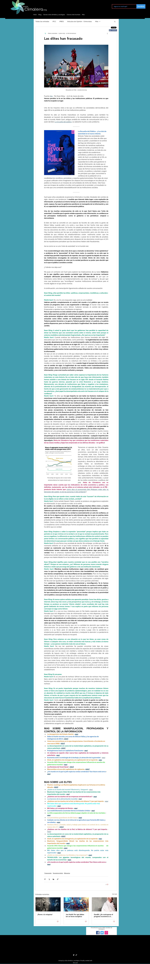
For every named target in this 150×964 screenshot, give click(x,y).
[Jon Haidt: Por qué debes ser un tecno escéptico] (76, 904)
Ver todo (114, 894)
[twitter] (74, 955)
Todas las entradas (42, 21)
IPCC (54, 21)
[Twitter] (102, 932)
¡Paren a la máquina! (45, 914)
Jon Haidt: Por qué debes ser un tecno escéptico (75, 915)
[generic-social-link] (76, 955)
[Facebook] (97, 932)
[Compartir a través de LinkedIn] (53, 879)
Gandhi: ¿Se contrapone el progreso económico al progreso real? (103, 915)
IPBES (61, 21)
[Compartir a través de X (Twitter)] (49, 879)
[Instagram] (106, 932)
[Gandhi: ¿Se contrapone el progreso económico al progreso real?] (104, 904)
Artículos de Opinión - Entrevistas (79, 21)
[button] (115, 21)
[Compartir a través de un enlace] (58, 879)
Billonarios (67, 873)
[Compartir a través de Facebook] (45, 879)
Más (96, 21)
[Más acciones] (107, 33)
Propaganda (47, 873)
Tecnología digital (58, 873)
